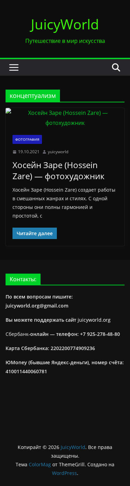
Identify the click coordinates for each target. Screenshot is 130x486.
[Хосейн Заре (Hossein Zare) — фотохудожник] (65, 118)
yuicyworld (58, 152)
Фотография (27, 139)
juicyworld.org (94, 320)
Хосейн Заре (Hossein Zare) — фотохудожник (58, 170)
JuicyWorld (65, 24)
